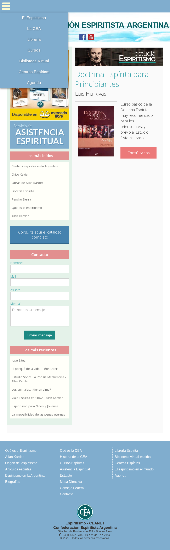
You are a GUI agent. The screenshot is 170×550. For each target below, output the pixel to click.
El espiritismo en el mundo (134, 469)
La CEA (34, 28)
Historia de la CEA (73, 457)
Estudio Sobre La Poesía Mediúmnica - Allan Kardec (39, 379)
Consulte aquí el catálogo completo (40, 235)
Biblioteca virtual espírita (133, 457)
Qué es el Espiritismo (20, 450)
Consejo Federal (72, 488)
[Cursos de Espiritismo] (117, 57)
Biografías (12, 482)
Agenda (34, 82)
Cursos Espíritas (72, 463)
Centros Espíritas (34, 72)
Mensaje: (16, 303)
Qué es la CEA (71, 450)
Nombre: (16, 263)
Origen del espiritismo (21, 463)
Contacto (66, 494)
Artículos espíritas (18, 469)
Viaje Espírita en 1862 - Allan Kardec (37, 398)
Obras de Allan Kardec (27, 183)
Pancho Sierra (21, 199)
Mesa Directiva (71, 482)
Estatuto (66, 475)
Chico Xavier (20, 174)
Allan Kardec (20, 216)
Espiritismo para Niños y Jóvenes (35, 406)
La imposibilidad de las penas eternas (38, 414)
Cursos (34, 50)
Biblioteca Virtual (34, 61)
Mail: (13, 276)
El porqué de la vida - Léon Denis (35, 369)
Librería (34, 39)
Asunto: (15, 290)
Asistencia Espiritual (75, 469)
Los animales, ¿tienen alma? (31, 389)
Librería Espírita (23, 191)
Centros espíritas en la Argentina (35, 166)
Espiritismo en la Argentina (25, 475)
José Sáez (19, 360)
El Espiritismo (34, 18)
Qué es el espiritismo (27, 207)
